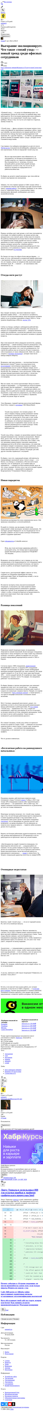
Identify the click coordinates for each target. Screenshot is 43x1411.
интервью (19, 405)
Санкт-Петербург (7, 1029)
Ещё (7, 1310)
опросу (23, 800)
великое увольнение (15, 354)
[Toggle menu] (1, 2)
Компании (8, 1366)
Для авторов (9, 1378)
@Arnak (3, 1118)
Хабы (7, 1364)
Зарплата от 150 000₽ (29, 1023)
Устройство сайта (11, 1376)
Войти (7, 1352)
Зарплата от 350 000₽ (29, 1030)
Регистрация (9, 1354)
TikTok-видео (5, 148)
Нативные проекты (11, 1396)
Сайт (8, 1099)
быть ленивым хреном (20, 693)
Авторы (7, 1368)
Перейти (4, 1174)
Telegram (4, 1099)
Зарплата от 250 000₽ (29, 1028)
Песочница (8, 1370)
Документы (9, 1382)
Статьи (7, 1360)
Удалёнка (4, 1026)
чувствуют (4, 821)
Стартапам (8, 1400)
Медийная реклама (11, 1394)
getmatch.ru (8, 1329)
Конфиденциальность (12, 1385)
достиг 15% (27, 320)
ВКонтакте (14, 1099)
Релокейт (4, 1024)
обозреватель (9, 541)
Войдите (19, 1038)
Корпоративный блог (12, 1392)
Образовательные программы (15, 1398)
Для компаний (10, 1380)
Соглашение (9, 1384)
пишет (25, 853)
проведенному (31, 666)
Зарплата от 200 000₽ (29, 1026)
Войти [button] (3, 12)
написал (16, 1199)
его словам (34, 707)
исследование (5, 366)
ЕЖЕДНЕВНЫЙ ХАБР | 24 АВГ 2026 (14, 1179)
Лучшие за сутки (7, 1319)
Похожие (16, 1319)
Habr (12, 1409)
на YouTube (18, 249)
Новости (8, 1362)
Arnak (3, 41)
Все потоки (8, 2)
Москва (3, 1028)
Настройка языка (7, 1407)
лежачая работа (11, 188)
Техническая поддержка (21, 1407)
